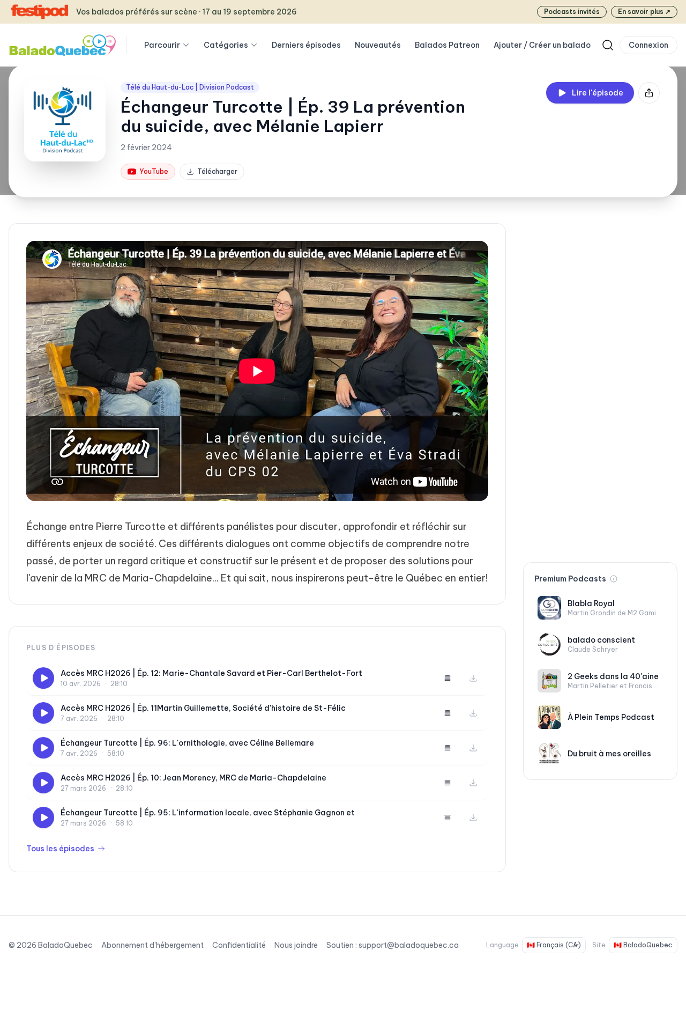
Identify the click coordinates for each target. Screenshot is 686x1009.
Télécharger (217, 171)
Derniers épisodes (306, 45)
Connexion (648, 45)
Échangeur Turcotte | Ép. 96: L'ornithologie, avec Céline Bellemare (187, 743)
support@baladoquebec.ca (409, 945)
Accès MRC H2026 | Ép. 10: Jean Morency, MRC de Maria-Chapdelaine (193, 778)
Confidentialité (239, 945)
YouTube (153, 171)
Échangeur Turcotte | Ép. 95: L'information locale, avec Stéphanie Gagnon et (208, 812)
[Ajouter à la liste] (447, 678)
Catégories (226, 45)
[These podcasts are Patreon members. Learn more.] (613, 579)
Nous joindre (296, 945)
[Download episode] (473, 678)
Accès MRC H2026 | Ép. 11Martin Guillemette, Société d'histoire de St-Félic (203, 708)
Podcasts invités (572, 12)
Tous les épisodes (60, 848)
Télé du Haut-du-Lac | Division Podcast (190, 87)
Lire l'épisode (597, 93)
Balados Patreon (447, 45)
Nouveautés (378, 45)
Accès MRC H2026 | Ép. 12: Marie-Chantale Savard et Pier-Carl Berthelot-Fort (211, 673)
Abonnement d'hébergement (152, 945)
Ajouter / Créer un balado (542, 45)
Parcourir (162, 45)
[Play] (43, 678)
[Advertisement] (600, 384)
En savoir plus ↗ (644, 12)
